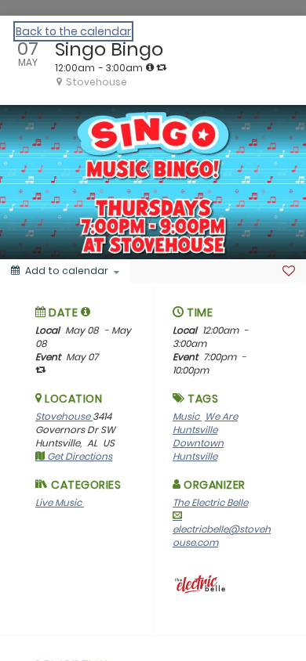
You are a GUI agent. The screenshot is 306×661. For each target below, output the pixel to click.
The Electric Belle (210, 502)
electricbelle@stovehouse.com (222, 535)
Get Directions (78, 456)
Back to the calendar (73, 31)
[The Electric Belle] (200, 584)
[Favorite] (288, 271)
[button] (86, 311)
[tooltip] (150, 67)
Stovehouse (64, 416)
